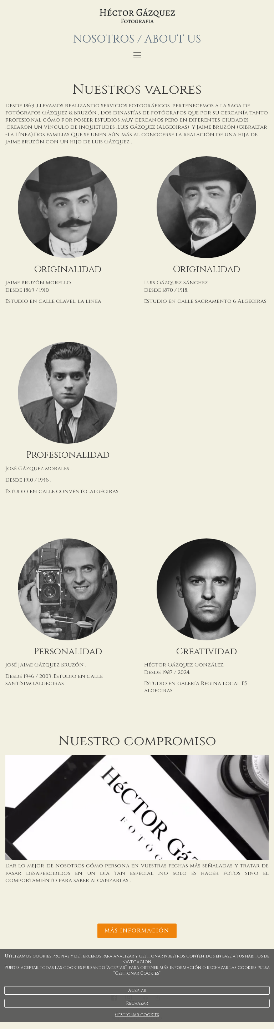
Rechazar (137, 1003)
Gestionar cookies (137, 1015)
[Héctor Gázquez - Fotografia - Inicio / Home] (137, 16)
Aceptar (137, 990)
